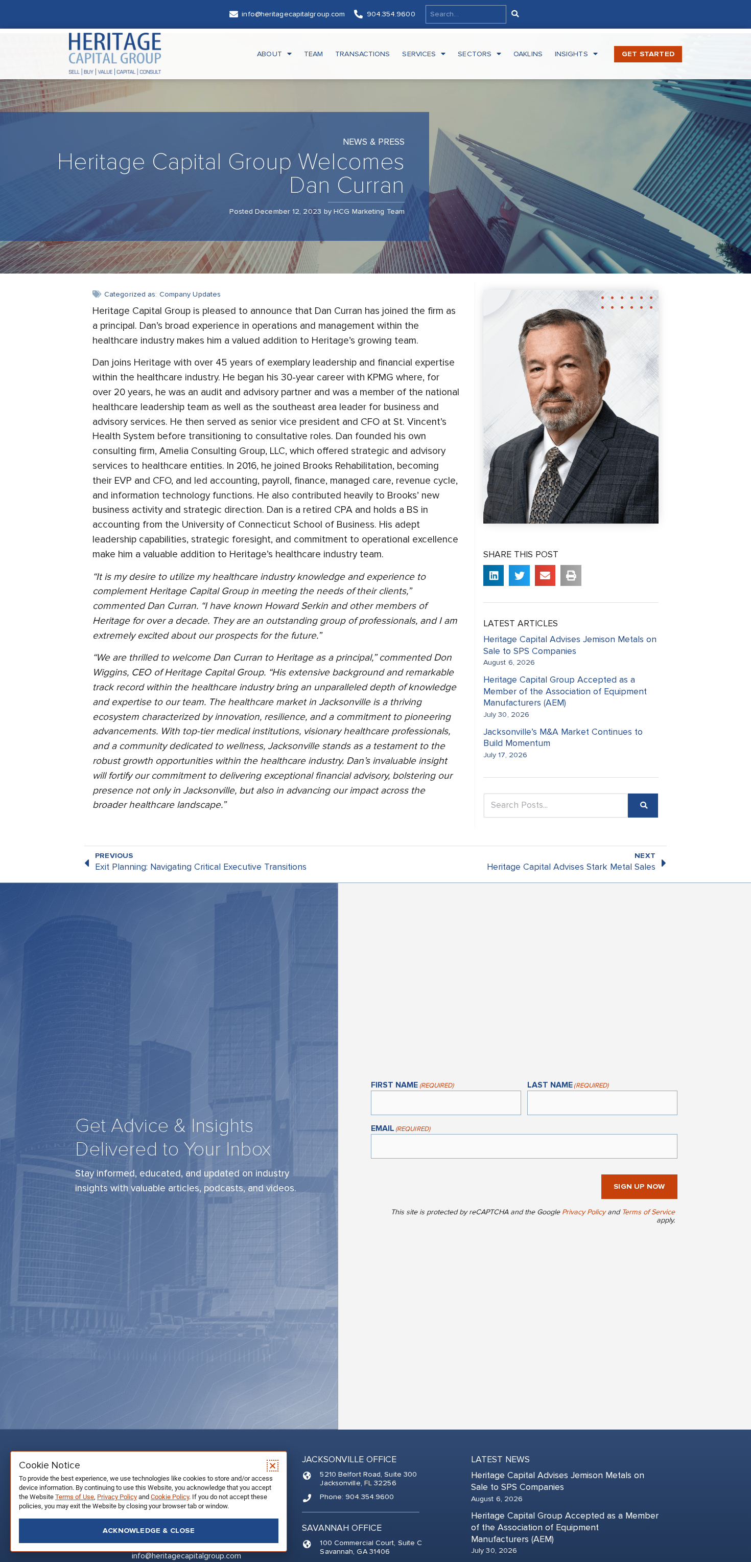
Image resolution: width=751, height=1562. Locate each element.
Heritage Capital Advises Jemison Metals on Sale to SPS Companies (569, 645)
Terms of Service (648, 1212)
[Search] (514, 14)
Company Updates (190, 294)
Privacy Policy (583, 1212)
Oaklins (528, 54)
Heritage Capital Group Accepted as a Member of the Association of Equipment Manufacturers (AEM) (565, 691)
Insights (571, 54)
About (269, 54)
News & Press (374, 142)
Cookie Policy (170, 1497)
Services (419, 54)
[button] (493, 575)
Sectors (474, 54)
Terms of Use (74, 1497)
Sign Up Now (639, 1186)
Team (313, 54)
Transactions (362, 54)
